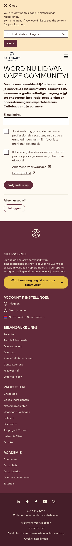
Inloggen (14, 208)
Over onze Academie (17, 477)
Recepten (9, 334)
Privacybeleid (36, 528)
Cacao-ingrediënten (16, 399)
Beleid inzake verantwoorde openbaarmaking (36, 533)
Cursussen (10, 459)
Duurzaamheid (13, 346)
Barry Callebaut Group (18, 358)
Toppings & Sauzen (15, 430)
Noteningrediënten (15, 406)
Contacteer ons (13, 364)
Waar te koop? (13, 376)
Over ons (9, 352)
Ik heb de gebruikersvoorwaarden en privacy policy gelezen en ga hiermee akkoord (38, 156)
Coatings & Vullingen (17, 412)
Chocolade (10, 393)
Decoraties (10, 424)
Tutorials (9, 483)
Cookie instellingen (36, 538)
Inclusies (9, 418)
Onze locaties (12, 471)
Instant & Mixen (13, 436)
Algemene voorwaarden (36, 522)
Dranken (9, 442)
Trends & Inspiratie (15, 340)
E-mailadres (12, 114)
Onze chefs (11, 465)
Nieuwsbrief (11, 370)
